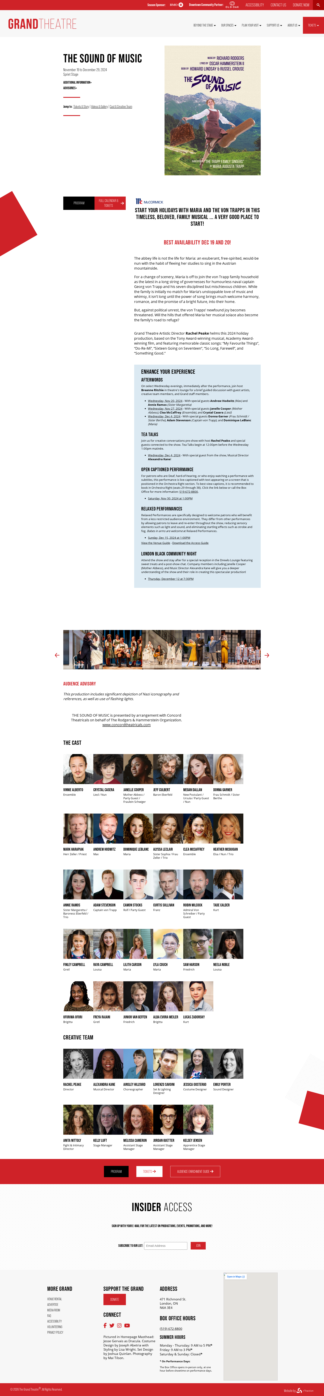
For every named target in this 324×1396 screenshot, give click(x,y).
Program (79, 203)
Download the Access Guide (190, 543)
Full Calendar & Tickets (108, 203)
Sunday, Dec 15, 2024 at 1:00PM (169, 538)
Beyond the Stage (203, 25)
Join (198, 1245)
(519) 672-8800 (171, 1329)
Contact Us (278, 5)
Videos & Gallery (99, 106)
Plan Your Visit (250, 25)
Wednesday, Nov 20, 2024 (165, 401)
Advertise (52, 1304)
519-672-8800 (188, 492)
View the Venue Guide (155, 543)
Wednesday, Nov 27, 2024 (165, 408)
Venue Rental (54, 1299)
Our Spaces (227, 25)
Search (318, 5)
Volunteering (54, 1327)
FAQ (49, 1316)
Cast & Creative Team (121, 106)
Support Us (273, 25)
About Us (292, 25)
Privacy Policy (55, 1332)
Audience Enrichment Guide (193, 1171)
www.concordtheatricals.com (126, 724)
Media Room (53, 1310)
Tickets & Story (81, 106)
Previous (57, 655)
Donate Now (301, 5)
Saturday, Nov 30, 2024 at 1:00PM (170, 498)
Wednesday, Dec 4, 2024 (164, 416)
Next (267, 655)
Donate (114, 1299)
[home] (42, 27)
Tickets (312, 25)
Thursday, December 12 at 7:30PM (171, 579)
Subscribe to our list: (131, 1245)
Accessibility (255, 5)
